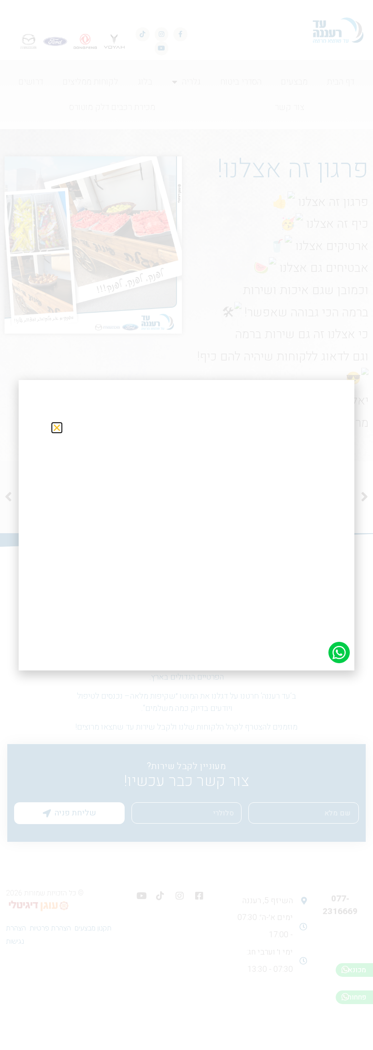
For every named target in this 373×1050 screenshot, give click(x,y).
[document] (186, 525)
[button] (56, 427)
